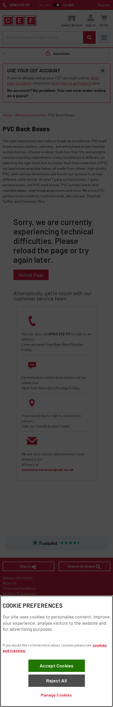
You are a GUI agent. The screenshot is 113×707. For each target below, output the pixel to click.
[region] (56, 651)
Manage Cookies (56, 694)
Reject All (56, 680)
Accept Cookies (57, 665)
